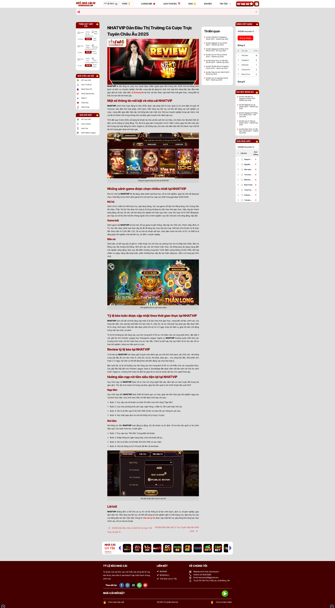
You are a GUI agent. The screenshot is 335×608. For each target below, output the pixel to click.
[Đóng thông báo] (256, 12)
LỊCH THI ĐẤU (170, 3)
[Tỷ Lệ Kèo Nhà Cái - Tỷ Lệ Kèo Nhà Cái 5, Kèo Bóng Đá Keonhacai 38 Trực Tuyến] (86, 3)
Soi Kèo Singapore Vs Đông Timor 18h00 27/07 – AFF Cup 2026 (217, 50)
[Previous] (119, 548)
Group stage (245, 38)
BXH (191, 3)
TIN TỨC (224, 3)
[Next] (230, 548)
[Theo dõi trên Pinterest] (145, 585)
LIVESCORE (146, 3)
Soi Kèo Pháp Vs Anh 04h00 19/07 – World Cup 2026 (218, 73)
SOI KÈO (208, 3)
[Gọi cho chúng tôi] (139, 585)
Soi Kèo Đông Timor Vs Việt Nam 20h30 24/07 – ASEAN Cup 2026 (217, 61)
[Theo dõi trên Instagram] (127, 585)
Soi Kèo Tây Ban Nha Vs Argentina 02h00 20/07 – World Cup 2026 (217, 67)
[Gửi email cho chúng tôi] (133, 585)
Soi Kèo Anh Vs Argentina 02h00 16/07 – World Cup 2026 (217, 79)
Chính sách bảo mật (116, 602)
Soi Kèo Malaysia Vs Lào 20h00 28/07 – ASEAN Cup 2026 (216, 44)
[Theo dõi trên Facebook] (121, 585)
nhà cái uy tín (149, 518)
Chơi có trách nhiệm (224, 602)
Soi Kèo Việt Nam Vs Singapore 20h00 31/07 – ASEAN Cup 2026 (217, 38)
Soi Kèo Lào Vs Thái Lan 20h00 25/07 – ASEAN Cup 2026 (216, 55)
